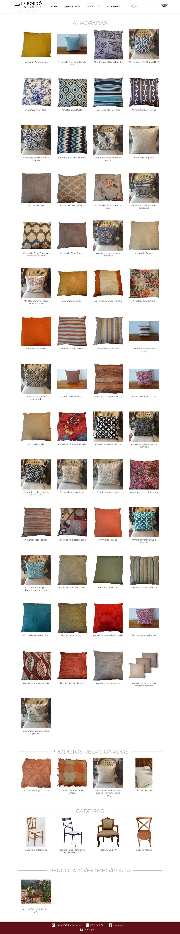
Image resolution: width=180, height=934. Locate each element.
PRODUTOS (93, 6)
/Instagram (90, 929)
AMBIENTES (113, 6)
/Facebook (118, 925)
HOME (54, 6)
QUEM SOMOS (72, 6)
